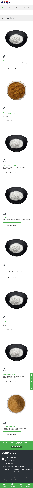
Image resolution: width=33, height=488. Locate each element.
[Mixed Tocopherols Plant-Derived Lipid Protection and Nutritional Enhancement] (16, 161)
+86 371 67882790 (11, 457)
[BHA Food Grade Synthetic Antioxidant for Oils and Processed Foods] (16, 265)
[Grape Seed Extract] (16, 351)
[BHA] (16, 247)
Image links (14, 480)
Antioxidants (27, 7)
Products (20, 7)
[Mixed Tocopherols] (16, 142)
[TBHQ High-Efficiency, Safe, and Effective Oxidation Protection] (16, 213)
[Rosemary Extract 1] (16, 404)
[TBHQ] (16, 195)
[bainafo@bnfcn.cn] (31, 382)
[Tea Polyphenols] (16, 90)
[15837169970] (31, 375)
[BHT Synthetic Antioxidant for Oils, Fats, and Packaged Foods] (16, 318)
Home (14, 7)
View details (12, 68)
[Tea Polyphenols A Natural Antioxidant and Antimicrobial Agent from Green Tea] (16, 109)
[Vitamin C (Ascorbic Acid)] (16, 38)
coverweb (26, 480)
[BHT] (16, 299)
